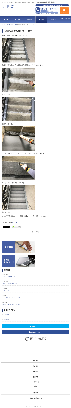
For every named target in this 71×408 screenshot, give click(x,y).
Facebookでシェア (36, 332)
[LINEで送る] (16, 227)
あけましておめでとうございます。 (12, 303)
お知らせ (6, 314)
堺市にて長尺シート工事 (9, 282)
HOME (4, 24)
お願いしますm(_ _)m (8, 275)
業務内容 (35, 371)
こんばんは (5, 289)
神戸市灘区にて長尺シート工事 (11, 296)
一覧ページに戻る (35, 232)
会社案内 (35, 392)
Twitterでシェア (36, 326)
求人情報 (35, 366)
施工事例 (9, 24)
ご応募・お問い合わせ (35, 398)
